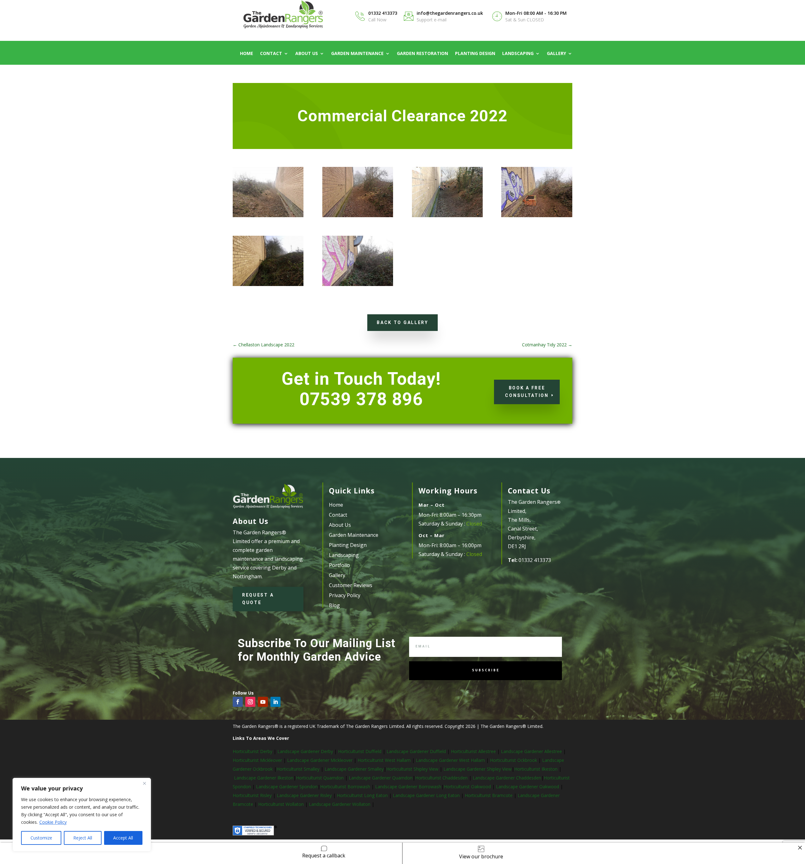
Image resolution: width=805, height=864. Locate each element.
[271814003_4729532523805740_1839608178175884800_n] (357, 286)
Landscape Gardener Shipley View (477, 769)
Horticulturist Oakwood (468, 787)
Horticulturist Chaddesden (442, 778)
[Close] (144, 783)
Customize (41, 838)
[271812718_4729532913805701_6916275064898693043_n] (268, 286)
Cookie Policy (53, 822)
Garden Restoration (422, 53)
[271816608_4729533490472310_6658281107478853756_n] (268, 217)
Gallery (556, 53)
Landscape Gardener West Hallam (450, 760)
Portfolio (339, 565)
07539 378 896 (361, 399)
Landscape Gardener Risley (305, 795)
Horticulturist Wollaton (281, 804)
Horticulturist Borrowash (345, 787)
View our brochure (481, 856)
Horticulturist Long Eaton (363, 795)
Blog (334, 605)
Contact (271, 53)
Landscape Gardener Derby (305, 751)
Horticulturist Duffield (359, 751)
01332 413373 (382, 13)
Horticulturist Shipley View (412, 769)
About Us (306, 53)
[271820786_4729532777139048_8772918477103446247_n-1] (536, 217)
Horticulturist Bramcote (489, 795)
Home (246, 53)
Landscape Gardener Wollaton (340, 804)
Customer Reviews (350, 585)
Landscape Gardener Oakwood (528, 787)
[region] (82, 814)
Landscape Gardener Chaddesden (507, 778)
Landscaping (518, 53)
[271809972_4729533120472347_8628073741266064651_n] (447, 217)
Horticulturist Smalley (297, 769)
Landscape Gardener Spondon (287, 787)
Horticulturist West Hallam (384, 760)
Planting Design (475, 53)
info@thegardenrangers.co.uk (450, 13)
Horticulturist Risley (253, 795)
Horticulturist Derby (252, 751)
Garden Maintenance (357, 53)
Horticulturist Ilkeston (536, 769)
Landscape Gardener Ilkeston (263, 778)
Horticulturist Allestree (473, 751)
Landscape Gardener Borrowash (408, 787)
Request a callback (323, 855)
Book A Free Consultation (526, 391)
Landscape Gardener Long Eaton (427, 795)
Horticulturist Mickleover (257, 760)
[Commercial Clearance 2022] (357, 217)
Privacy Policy (344, 595)
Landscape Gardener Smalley (354, 769)
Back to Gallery (402, 322)
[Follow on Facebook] (238, 702)
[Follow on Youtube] (263, 702)
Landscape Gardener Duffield (416, 751)
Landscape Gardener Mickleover (319, 760)
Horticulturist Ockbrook (513, 760)
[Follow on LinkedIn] (275, 702)
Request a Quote (258, 598)
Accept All (123, 838)
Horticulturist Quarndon (320, 778)
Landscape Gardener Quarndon (381, 778)
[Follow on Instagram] (250, 702)
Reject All (82, 838)
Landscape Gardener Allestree (532, 751)
